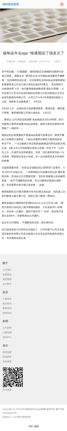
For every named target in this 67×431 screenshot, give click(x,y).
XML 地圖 (33, 426)
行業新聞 (21, 61)
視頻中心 (7, 417)
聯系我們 (26, 417)
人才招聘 (16, 417)
